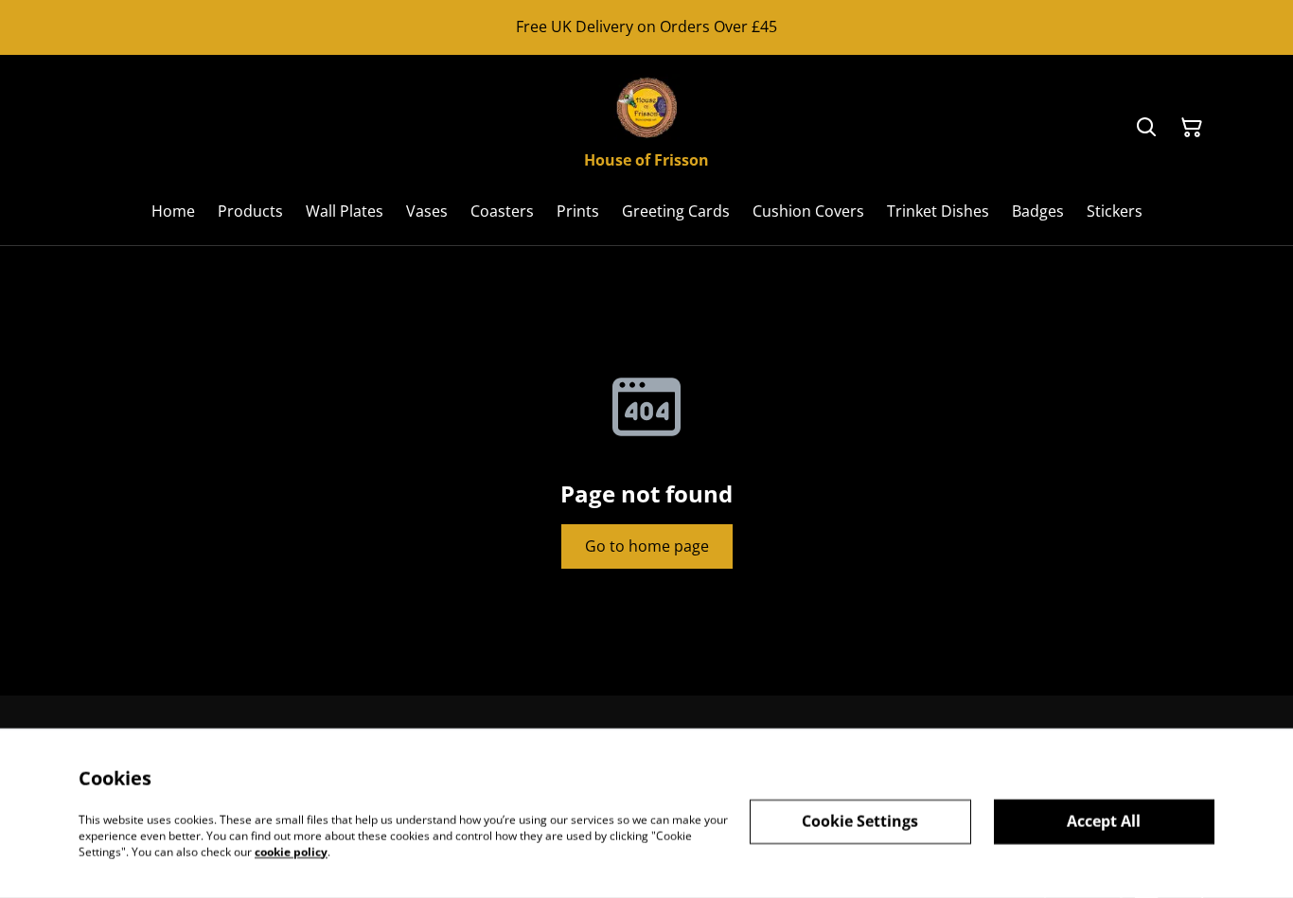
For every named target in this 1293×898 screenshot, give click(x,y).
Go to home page (647, 546)
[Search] (1146, 128)
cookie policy (291, 851)
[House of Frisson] (646, 107)
